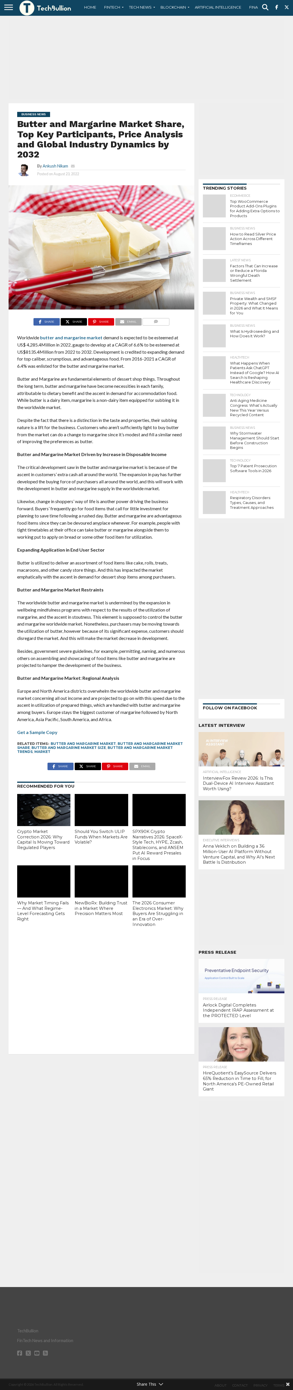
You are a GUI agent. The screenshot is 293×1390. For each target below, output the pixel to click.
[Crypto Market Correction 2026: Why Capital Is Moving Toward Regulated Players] (43, 810)
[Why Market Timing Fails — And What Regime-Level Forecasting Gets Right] (43, 881)
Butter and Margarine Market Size (68, 747)
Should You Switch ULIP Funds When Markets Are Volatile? (101, 837)
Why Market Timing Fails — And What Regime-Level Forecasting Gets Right (43, 911)
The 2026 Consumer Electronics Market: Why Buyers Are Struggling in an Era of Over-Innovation (157, 913)
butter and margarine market (71, 337)
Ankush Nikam (55, 165)
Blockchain (173, 7)
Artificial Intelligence (218, 7)
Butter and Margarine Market (83, 743)
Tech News (140, 7)
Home (90, 7)
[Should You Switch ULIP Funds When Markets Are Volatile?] (101, 810)
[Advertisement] (146, 59)
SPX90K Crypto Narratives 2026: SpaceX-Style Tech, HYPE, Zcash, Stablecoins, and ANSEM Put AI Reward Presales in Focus (157, 845)
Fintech (112, 7)
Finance (257, 7)
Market (42, 751)
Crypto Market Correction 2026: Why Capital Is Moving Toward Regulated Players (43, 839)
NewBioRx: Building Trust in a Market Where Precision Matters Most (101, 908)
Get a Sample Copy (37, 732)
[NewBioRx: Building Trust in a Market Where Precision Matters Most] (101, 881)
